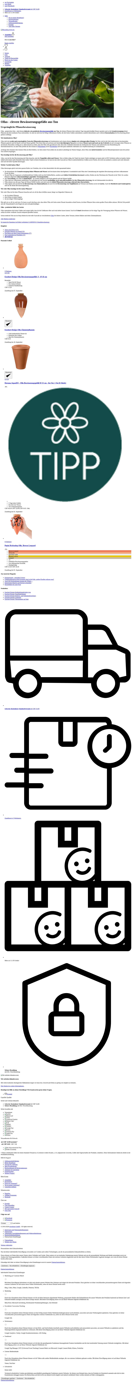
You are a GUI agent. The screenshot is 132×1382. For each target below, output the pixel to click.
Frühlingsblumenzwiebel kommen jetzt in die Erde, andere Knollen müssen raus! (29, 579)
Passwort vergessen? (11, 1183)
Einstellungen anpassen (27, 1266)
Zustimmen (5, 1266)
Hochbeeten (53, 146)
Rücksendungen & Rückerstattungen (16, 1168)
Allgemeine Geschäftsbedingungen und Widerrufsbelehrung (23, 1233)
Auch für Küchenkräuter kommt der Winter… (19, 581)
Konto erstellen (9, 43)
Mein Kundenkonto (11, 1166)
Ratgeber (7, 1193)
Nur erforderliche (14, 1266)
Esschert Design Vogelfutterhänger (15, 594)
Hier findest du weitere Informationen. (12, 1086)
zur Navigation (9, 2)
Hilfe (6, 16)
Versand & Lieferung (11, 1164)
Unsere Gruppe (9, 1207)
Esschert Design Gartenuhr (13, 597)
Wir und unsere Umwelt (12, 1209)
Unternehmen (9, 1240)
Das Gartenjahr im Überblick (15, 235)
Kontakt (11, 25)
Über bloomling (9, 1205)
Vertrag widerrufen (6, 1245)
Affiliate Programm (10, 1195)
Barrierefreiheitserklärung (12, 1235)
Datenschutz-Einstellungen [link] (13, 1237)
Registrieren (8, 1181)
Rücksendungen (13, 19)
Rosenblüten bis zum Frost (13, 584)
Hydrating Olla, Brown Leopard (20, 546)
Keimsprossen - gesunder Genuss (15, 577)
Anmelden (8, 1180)
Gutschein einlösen (10, 1187)
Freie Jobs (8, 1210)
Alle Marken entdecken (8, 219)
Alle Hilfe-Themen (14, 26)
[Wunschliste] (6, 46)
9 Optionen (8, 542)
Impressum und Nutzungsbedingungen (16, 1230)
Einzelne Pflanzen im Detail (15, 231)
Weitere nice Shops (10, 1242)
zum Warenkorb (9, 6)
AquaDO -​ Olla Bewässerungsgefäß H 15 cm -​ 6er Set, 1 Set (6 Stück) (35, 383)
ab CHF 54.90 (22, 9)
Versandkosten (13, 21)
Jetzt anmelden (9, 36)
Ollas (52, 215)
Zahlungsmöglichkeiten (16, 23)
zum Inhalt (8, 4)
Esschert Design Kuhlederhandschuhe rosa (18, 592)
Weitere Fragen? (10, 1173)
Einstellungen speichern (8, 1378)
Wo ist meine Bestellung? (16, 18)
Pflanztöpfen (42, 146)
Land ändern (16, 1223)
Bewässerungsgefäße (46, 131)
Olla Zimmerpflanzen (19, 330)
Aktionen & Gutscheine (12, 1170)
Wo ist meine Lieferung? (12, 1185)
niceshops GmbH (14, 1226)
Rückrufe (7, 1197)
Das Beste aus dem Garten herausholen (18, 233)
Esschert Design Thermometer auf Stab (17, 599)
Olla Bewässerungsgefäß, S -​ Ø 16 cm (26, 277)
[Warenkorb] (68, 49)
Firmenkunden (9, 1171)
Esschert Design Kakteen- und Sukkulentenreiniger (20, 596)
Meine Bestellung (10, 1163)
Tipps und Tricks (11, 230)
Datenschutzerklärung (58, 1262)
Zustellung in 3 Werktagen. (13, 11)
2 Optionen (8, 271)
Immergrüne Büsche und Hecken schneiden (18, 583)
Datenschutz (8, 1231)
